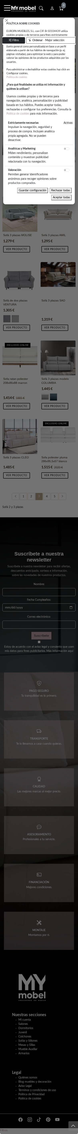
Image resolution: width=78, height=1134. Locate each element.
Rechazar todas (60, 190)
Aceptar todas (61, 197)
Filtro (15, 40)
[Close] (6, 20)
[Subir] (73, 1126)
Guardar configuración (32, 190)
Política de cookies (16, 77)
